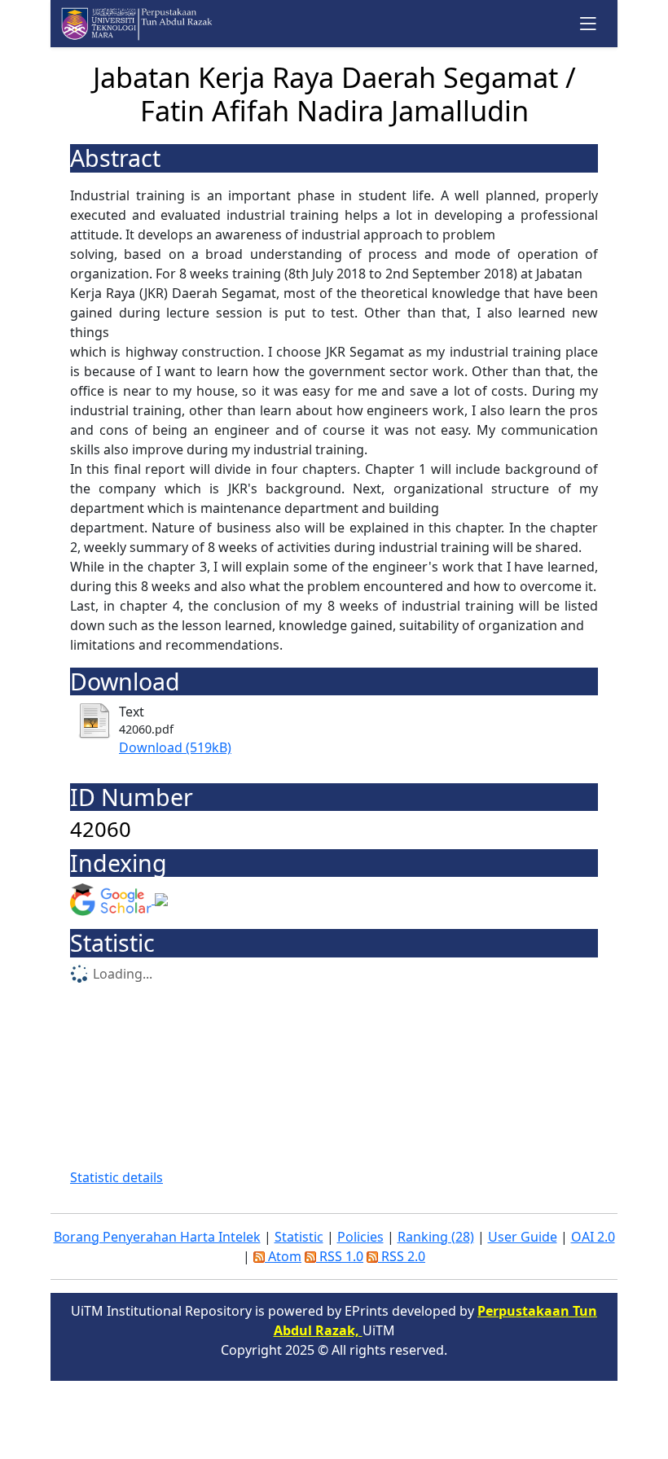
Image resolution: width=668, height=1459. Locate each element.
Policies (360, 1237)
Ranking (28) (436, 1237)
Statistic (299, 1237)
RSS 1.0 (339, 1256)
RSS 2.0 (401, 1256)
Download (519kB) (175, 747)
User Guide (522, 1237)
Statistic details (116, 1177)
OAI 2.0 (593, 1237)
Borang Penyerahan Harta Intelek (157, 1237)
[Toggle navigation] (588, 23)
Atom (283, 1256)
